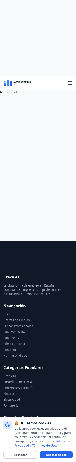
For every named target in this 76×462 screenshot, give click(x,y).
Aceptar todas (56, 455)
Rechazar (20, 455)
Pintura (8, 394)
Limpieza (9, 376)
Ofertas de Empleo (16, 320)
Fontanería (11, 405)
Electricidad (11, 400)
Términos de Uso (44, 445)
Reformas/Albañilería (18, 388)
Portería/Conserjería (17, 382)
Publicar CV (11, 338)
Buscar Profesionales (18, 326)
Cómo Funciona (14, 344)
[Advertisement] (38, 38)
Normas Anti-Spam (16, 356)
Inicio (7, 314)
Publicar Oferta (14, 332)
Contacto (9, 350)
